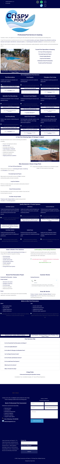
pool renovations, (30, 40)
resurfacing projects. (11, 200)
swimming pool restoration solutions (34, 41)
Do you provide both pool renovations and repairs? (16, 343)
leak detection (13, 41)
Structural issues (7, 408)
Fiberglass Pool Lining (50, 77)
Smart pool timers (6, 258)
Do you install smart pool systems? (12, 361)
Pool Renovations (10, 77)
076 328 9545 (15, 419)
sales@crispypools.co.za (9, 421)
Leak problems (7, 409)
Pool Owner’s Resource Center (44, 400)
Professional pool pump (25, 232)
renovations (4, 170)
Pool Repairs (30, 77)
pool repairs (37, 40)
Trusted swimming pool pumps (7, 232)
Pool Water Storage (50, 116)
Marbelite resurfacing (51, 40)
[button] (30, 343)
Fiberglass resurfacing (7, 283)
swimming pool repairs (18, 168)
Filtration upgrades (7, 263)
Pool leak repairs (6, 285)
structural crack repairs (5, 41)
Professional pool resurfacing (47, 209)
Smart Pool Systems (30, 116)
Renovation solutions (8, 414)
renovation (3, 200)
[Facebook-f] (37, 2)
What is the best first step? (10, 368)
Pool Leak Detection (50, 96)
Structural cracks (6, 145)
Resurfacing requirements (9, 411)
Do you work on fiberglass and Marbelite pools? (15, 350)
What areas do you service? (10, 365)
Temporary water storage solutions (8, 199)
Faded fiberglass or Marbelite (9, 148)
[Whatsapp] (41, 2)
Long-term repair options (9, 416)
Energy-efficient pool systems (9, 266)
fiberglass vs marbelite (44, 398)
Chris (19, 176)
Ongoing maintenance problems (9, 155)
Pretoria (32, 294)
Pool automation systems (8, 261)
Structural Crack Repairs (30, 96)
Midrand (49, 294)
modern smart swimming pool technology (16, 252)
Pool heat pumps (6, 256)
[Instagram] (45, 2)
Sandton (40, 294)
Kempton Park (34, 295)
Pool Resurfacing (10, 116)
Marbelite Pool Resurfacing (10, 96)
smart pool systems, (21, 41)
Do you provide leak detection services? (13, 357)
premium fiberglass (15, 209)
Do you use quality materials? (11, 346)
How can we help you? (26, 445)
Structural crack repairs (7, 281)
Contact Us (23, 440)
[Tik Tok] (41, 5)
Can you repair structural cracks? (12, 354)
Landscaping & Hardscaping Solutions (45, 249)
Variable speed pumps (7, 259)
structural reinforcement (28, 210)
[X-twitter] (45, 5)
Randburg (45, 294)
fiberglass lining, (43, 40)
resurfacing (25, 168)
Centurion (36, 294)
